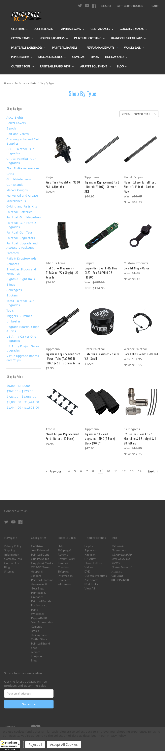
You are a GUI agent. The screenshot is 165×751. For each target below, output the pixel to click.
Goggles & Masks (132, 28)
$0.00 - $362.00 (18, 385)
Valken (89, 567)
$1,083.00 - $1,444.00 (22, 402)
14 (139, 471)
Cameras (78, 56)
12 (124, 471)
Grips (10, 173)
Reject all (35, 744)
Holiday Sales (115, 56)
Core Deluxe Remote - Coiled (141, 354)
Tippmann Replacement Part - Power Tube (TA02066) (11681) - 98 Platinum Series (62, 358)
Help (61, 546)
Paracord (12, 253)
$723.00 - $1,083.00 (21, 396)
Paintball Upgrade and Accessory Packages (22, 245)
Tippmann (91, 550)
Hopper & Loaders (52, 38)
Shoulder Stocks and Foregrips (21, 271)
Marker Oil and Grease (22, 195)
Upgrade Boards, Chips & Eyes (22, 329)
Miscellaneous (16, 201)
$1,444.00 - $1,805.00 (22, 407)
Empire (89, 546)
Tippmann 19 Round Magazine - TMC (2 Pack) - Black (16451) (101, 438)
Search (106, 5)
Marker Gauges (17, 190)
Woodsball (132, 47)
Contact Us (11, 563)
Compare (61, 150)
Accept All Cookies (64, 744)
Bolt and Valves (17, 134)
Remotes (12, 264)
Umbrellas (13, 321)
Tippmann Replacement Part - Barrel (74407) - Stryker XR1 (102, 186)
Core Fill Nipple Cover (136, 268)
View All (90, 588)
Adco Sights (15, 117)
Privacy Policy (12, 546)
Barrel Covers (16, 123)
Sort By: (126, 113)
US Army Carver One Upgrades (21, 338)
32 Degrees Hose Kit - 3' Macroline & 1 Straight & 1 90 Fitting (140, 438)
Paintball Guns (70, 28)
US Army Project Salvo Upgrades (22, 348)
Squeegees (14, 290)
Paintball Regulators (20, 238)
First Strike (91, 584)
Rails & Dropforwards (21, 258)
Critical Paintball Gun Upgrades (21, 161)
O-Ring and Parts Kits (21, 206)
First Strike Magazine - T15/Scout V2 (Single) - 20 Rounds (62, 272)
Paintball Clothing (88, 38)
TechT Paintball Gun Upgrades (20, 303)
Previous (55, 471)
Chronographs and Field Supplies (23, 141)
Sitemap (9, 571)
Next (152, 471)
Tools (10, 310)
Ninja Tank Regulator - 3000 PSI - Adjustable (62, 184)
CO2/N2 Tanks (21, 38)
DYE (87, 571)
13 (132, 471)
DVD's (95, 56)
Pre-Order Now (102, 243)
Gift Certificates (130, 5)
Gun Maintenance (18, 179)
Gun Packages (101, 28)
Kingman (90, 554)
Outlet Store (21, 66)
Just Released (43, 28)
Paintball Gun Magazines (23, 217)
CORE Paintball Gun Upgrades (20, 151)
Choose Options (63, 157)
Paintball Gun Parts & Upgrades (21, 225)
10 (108, 471)
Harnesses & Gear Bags (127, 38)
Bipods (11, 128)
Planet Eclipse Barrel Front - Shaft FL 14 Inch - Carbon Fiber (141, 186)
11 (116, 471)
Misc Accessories (50, 56)
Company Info (13, 558)
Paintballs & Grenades (27, 47)
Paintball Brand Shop (55, 66)
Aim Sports (91, 580)
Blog (120, 66)
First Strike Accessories (22, 168)
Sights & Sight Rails (20, 279)
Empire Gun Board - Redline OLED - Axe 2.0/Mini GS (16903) (101, 272)
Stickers (12, 295)
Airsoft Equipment (94, 66)
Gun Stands (14, 184)
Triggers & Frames (19, 316)
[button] (10, 745)
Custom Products (96, 575)
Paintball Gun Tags (19, 232)
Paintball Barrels (65, 47)
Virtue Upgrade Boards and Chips (22, 358)
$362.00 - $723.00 (19, 391)
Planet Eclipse (93, 563)
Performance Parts (101, 47)
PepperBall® (20, 56)
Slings (10, 284)
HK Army (90, 558)
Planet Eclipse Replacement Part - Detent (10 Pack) (62, 436)
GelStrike (18, 28)
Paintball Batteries (19, 212)
